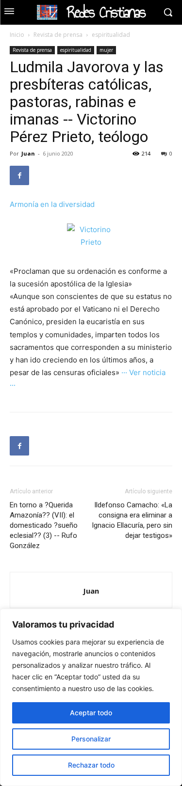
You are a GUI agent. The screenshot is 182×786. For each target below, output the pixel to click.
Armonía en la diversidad (52, 204)
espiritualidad (111, 35)
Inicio (17, 35)
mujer (106, 50)
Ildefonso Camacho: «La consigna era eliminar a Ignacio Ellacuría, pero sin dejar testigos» (132, 520)
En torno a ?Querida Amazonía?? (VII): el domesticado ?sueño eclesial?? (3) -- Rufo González (44, 525)
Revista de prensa (58, 35)
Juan (28, 153)
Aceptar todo (91, 712)
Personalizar (91, 739)
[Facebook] (19, 175)
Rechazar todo (91, 765)
